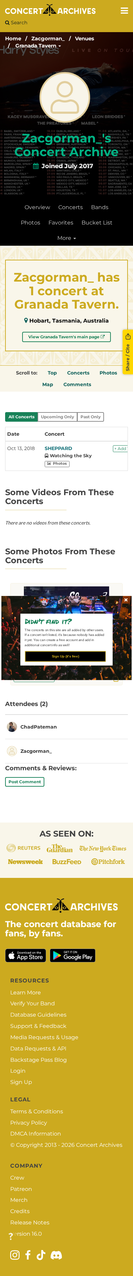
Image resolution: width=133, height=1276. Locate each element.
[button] (64, 621)
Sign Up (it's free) (65, 656)
